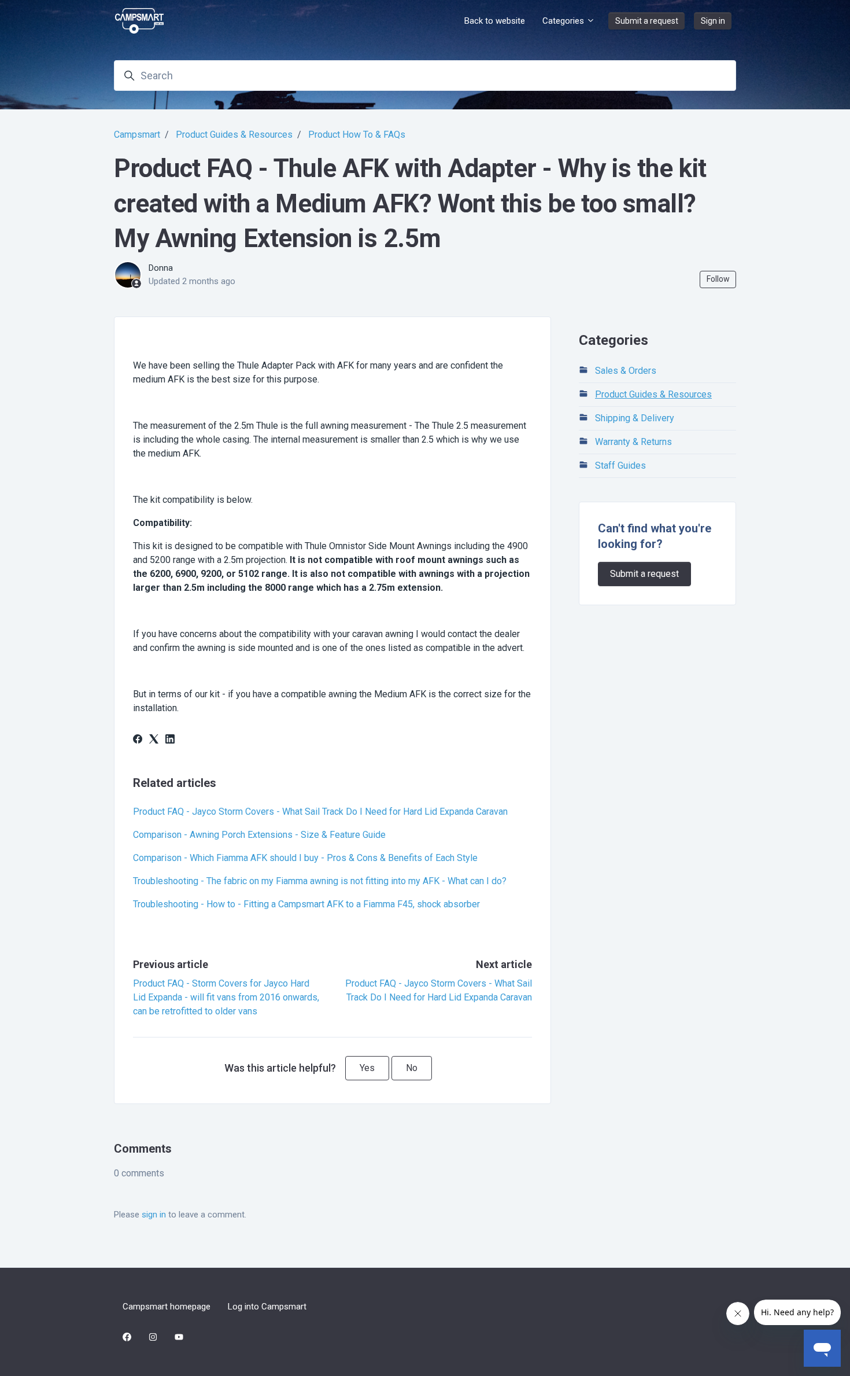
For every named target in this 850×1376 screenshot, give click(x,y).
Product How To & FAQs (356, 134)
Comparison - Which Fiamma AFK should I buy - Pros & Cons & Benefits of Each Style (305, 857)
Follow (718, 279)
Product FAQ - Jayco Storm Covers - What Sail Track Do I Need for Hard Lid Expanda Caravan (320, 811)
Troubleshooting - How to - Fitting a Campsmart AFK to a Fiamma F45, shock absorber (306, 904)
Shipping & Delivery (634, 418)
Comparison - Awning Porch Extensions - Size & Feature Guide (259, 834)
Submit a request (646, 20)
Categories (564, 21)
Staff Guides (620, 465)
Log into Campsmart (267, 1306)
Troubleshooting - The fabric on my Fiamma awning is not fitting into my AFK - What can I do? (320, 880)
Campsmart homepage (166, 1306)
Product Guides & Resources (234, 134)
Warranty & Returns (633, 441)
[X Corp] (153, 740)
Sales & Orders (625, 370)
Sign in (713, 20)
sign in (154, 1214)
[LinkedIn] (170, 740)
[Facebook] (137, 740)
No (411, 1067)
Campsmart (137, 134)
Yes (367, 1067)
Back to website (494, 21)
